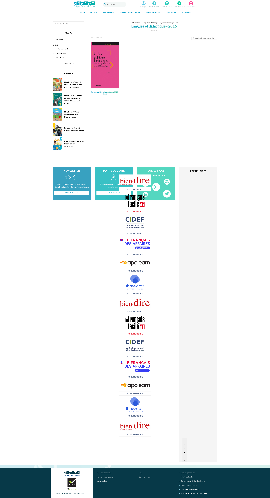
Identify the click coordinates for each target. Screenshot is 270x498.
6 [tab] (184, 460)
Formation (171, 13)
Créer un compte (71, 193)
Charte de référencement (190, 489)
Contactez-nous (167, 7)
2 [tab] (184, 444)
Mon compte (191, 7)
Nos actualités (102, 481)
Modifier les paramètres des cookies (194, 493)
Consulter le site (107, 189)
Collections (138, 23)
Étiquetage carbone (188, 473)
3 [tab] (184, 448)
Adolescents (108, 13)
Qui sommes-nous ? (104, 473)
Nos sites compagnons (105, 477)
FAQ (140, 473)
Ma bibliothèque (179, 7)
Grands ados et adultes (130, 13)
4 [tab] (184, 452)
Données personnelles (189, 485)
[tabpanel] (107, 225)
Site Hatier (72, 489)
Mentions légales (187, 477)
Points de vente (154, 7)
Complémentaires (153, 13)
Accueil (82, 13)
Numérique (186, 13)
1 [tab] (184, 440)
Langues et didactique (150, 23)
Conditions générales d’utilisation (193, 481)
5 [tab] (184, 456)
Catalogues (143, 7)
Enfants (93, 13)
